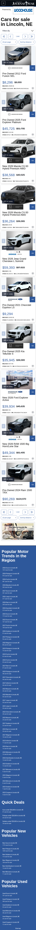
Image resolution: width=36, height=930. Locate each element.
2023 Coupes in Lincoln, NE (10, 793)
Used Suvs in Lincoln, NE (10, 894)
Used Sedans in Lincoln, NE (10, 906)
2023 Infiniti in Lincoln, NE (10, 742)
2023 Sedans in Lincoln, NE (10, 765)
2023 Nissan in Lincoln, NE (10, 690)
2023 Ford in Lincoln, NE (9, 655)
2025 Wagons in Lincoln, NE (11, 776)
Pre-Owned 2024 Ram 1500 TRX (17, 491)
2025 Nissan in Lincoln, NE (10, 718)
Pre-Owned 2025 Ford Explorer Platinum (14, 121)
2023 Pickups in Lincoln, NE (10, 649)
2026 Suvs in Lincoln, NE (10, 569)
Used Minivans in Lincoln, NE (11, 912)
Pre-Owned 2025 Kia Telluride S (13, 352)
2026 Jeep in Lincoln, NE (10, 598)
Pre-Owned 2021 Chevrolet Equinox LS (16, 306)
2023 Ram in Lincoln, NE (9, 730)
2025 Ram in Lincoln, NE (9, 747)
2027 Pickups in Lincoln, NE (10, 638)
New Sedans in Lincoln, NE (10, 855)
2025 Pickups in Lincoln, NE (10, 672)
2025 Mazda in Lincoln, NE (10, 695)
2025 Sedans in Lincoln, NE (10, 788)
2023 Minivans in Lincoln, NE (11, 782)
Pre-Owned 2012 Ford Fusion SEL (14, 74)
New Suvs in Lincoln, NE (9, 844)
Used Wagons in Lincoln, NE (11, 917)
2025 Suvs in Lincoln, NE (10, 615)
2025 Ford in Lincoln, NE (9, 661)
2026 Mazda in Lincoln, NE (10, 586)
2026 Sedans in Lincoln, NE (10, 632)
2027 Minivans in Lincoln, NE (11, 770)
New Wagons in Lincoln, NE (10, 861)
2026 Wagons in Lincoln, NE (11, 644)
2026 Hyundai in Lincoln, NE (11, 609)
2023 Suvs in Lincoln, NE (10, 621)
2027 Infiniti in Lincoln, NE (10, 684)
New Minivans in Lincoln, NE (11, 873)
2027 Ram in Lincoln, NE (9, 667)
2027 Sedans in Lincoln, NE (10, 724)
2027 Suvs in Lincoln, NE (10, 592)
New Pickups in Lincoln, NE (10, 850)
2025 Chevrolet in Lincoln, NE (11, 713)
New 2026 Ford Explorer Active (15, 398)
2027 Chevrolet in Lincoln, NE (11, 678)
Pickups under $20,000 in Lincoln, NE (13, 816)
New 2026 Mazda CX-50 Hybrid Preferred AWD (15, 213)
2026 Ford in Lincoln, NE (9, 580)
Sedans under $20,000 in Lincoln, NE (13, 822)
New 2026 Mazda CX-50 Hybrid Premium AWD (15, 167)
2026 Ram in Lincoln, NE (9, 603)
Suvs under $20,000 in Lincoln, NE (12, 811)
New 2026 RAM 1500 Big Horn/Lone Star (15, 445)
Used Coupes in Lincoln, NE (10, 923)
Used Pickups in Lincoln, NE (10, 900)
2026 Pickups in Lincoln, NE (10, 574)
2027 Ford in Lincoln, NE (9, 626)
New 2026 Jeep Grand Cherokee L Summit (14, 260)
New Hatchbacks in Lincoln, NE (11, 867)
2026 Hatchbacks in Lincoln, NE (12, 759)
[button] (3, 102)
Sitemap (18, 928)
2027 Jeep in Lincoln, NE (10, 701)
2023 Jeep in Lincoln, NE (10, 707)
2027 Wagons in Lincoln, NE (11, 736)
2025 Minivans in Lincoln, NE (11, 753)
